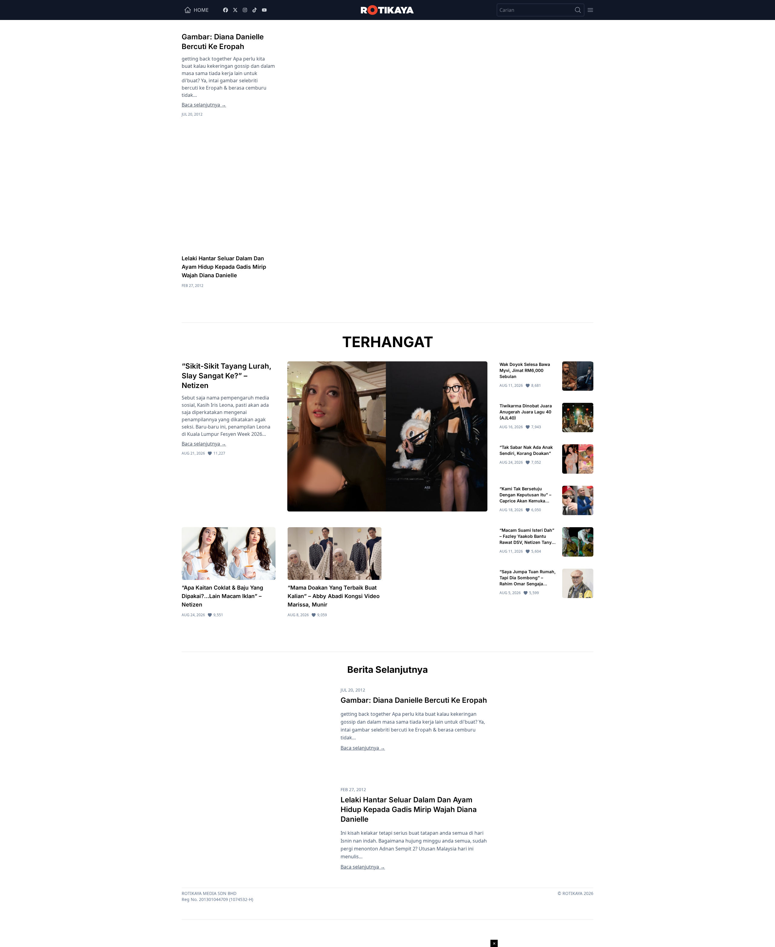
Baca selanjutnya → (204, 104)
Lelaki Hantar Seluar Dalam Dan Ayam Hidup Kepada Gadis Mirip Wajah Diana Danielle (224, 266)
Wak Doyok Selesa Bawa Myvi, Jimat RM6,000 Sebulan (525, 370)
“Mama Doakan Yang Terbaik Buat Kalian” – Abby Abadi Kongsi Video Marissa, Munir (334, 596)
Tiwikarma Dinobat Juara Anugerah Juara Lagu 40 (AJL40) (526, 411)
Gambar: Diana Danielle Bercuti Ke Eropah (414, 700)
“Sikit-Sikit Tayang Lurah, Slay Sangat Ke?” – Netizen (227, 376)
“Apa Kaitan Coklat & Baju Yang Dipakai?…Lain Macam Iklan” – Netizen (222, 596)
